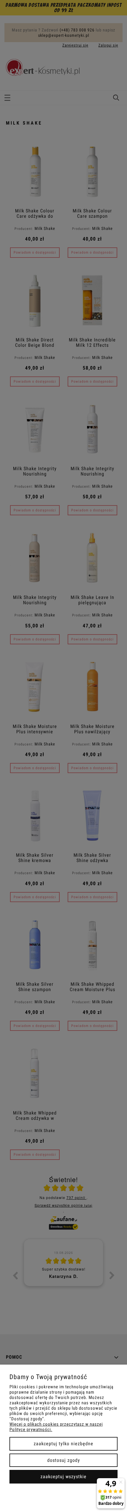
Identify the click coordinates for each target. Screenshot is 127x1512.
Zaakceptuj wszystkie (63, 1476)
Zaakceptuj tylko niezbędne (63, 1443)
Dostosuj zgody (63, 1460)
